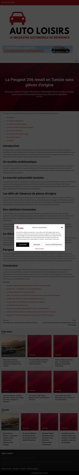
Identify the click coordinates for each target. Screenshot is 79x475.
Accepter (22, 244)
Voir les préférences (53, 244)
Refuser (37, 244)
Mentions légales (39, 248)
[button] (62, 227)
